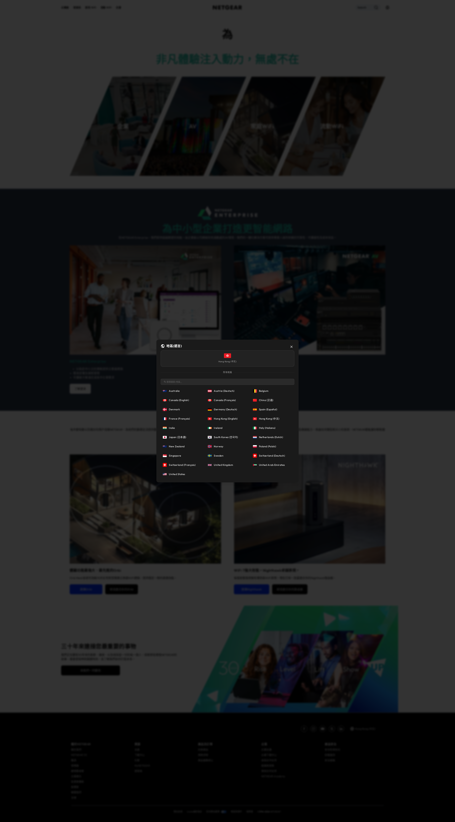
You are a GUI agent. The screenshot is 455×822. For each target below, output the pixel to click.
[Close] (291, 347)
